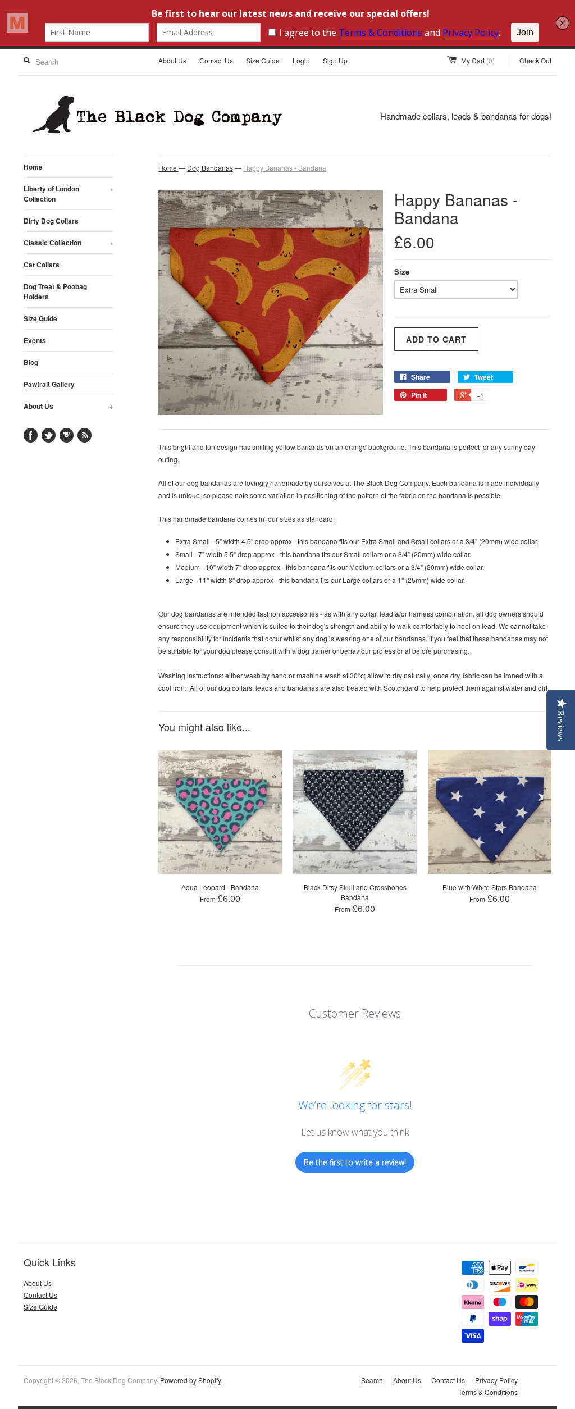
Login (301, 60)
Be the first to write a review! (355, 1162)
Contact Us (216, 60)
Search (372, 1380)
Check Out (535, 60)
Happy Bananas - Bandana (284, 167)
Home (33, 167)
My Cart (478, 60)
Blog (31, 362)
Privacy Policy (496, 1380)
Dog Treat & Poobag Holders (55, 291)
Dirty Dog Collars (51, 221)
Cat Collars (42, 264)
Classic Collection (68, 243)
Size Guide (263, 60)
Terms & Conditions (488, 1392)
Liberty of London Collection (68, 194)
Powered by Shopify (190, 1380)
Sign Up (335, 60)
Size (401, 271)
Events (35, 340)
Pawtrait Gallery (49, 384)
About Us (172, 60)
